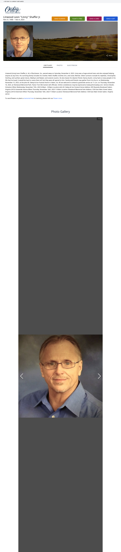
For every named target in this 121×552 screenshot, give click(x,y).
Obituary (48, 65)
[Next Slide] (99, 376)
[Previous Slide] (21, 376)
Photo (60, 65)
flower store (58, 98)
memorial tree (29, 98)
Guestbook (72, 65)
